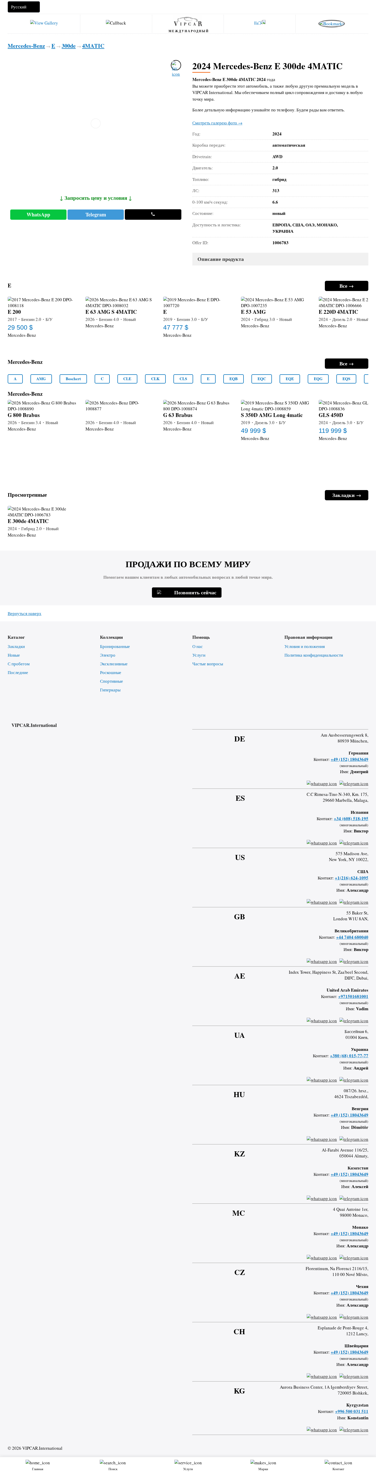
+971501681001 (353, 996)
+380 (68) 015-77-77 (349, 1055)
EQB (233, 378)
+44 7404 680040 (352, 937)
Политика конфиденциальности (313, 655)
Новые (14, 655)
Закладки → (346, 495)
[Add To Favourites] (176, 65)
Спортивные (111, 681)
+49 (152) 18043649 (349, 759)
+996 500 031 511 (351, 1411)
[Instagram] (339, 720)
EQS (346, 378)
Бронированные (115, 646)
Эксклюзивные (114, 664)
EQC (262, 378)
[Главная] (188, 21)
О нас (197, 646)
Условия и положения (304, 646)
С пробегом (19, 664)
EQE (290, 378)
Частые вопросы (207, 664)
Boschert (73, 378)
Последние (18, 672)
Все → (346, 285)
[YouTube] (353, 720)
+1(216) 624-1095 (351, 878)
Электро (107, 655)
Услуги (198, 655)
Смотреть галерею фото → (217, 123)
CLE (127, 378)
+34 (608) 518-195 (351, 818)
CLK (155, 378)
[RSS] (366, 720)
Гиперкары (110, 690)
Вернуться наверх (24, 613)
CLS (183, 378)
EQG (318, 378)
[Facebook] (325, 720)
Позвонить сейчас (195, 592)
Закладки (16, 646)
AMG (41, 378)
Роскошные (110, 672)
